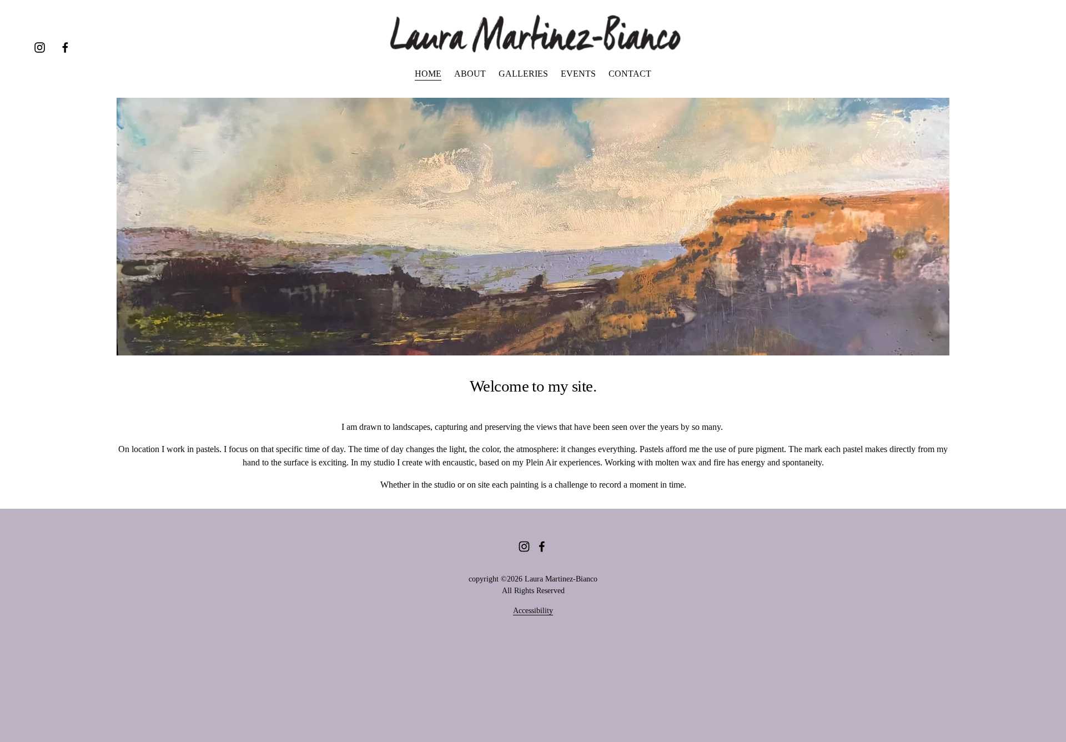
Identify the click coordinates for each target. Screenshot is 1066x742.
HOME (428, 73)
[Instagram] (39, 47)
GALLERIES (523, 73)
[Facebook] (65, 47)
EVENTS (578, 73)
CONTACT (630, 73)
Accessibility (533, 610)
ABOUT (470, 73)
